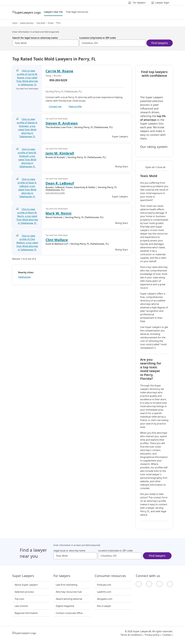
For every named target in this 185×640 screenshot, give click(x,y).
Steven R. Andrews (62, 123)
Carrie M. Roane (59, 71)
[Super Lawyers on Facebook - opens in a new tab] (139, 584)
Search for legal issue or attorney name (35, 37)
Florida (50, 23)
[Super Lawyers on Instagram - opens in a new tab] (149, 584)
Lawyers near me (53, 11)
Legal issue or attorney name (69, 550)
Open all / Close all (155, 167)
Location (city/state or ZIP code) (97, 37)
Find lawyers (159, 43)
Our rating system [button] (154, 147)
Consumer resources (110, 576)
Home (14, 23)
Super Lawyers (23, 576)
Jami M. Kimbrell (60, 153)
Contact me (55, 106)
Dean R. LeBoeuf (60, 183)
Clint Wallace (57, 239)
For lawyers (61, 576)
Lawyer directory (27, 23)
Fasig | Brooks (53, 75)
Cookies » (167, 634)
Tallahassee (24, 277)
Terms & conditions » (132, 634)
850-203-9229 (58, 80)
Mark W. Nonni (58, 213)
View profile (75, 106)
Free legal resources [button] (77, 11)
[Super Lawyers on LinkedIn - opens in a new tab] (170, 584)
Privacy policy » (153, 634)
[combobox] (45, 43)
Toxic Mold (40, 23)
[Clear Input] (75, 43)
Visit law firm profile (55, 193)
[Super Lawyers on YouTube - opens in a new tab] (159, 584)
